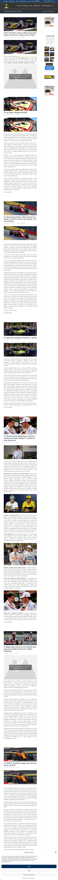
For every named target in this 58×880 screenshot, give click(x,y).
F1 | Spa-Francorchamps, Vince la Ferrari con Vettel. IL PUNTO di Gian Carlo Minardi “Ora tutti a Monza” (20, 219)
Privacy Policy (32, 878)
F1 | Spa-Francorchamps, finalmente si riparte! (20, 338)
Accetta (29, 866)
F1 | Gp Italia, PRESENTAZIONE (15, 113)
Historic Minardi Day (14, 37)
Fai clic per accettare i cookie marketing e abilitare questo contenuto (20, 76)
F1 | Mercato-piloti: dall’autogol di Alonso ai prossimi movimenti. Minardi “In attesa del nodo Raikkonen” (19, 438)
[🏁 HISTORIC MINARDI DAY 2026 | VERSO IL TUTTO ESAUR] (46, 54)
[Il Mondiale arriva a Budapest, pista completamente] (46, 59)
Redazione (23, 37)
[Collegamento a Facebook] (51, 1)
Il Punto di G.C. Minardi (15, 223)
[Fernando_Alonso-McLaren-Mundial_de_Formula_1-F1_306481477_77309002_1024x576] (20, 754)
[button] (55, 852)
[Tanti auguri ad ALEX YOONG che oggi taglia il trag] (52, 59)
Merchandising (23, 1)
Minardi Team (12, 1)
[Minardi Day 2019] (20, 24)
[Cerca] (53, 5)
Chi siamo (6, 1)
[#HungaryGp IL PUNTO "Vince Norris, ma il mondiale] (52, 54)
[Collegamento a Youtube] (46, 1)
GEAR (17, 1)
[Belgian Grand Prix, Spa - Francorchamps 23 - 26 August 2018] (20, 208)
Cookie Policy (25, 878)
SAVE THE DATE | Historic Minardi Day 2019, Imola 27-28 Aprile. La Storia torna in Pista (20, 34)
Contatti (33, 1)
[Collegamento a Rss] (44, 1)
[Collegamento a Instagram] (53, 1)
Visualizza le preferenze (29, 874)
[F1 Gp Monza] (20, 104)
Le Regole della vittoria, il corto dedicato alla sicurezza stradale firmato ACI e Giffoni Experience (20, 649)
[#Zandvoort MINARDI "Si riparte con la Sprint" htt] (52, 49)
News (12, 114)
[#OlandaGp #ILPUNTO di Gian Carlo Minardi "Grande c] (46, 49)
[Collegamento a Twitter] (48, 1)
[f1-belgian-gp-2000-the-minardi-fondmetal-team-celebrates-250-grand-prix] (20, 329)
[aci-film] (20, 638)
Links (29, 1)
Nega (29, 870)
